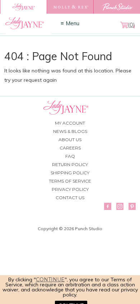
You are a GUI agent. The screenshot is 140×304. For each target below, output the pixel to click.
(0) (131, 25)
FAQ (70, 156)
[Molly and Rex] (70, 7)
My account (70, 123)
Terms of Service (70, 181)
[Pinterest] (132, 206)
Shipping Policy (70, 172)
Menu (72, 23)
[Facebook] (107, 206)
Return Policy (70, 164)
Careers (70, 148)
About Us (70, 139)
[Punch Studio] (116, 7)
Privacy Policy (70, 189)
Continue (50, 279)
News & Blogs (70, 131)
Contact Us (70, 197)
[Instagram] (119, 206)
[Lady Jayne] (23, 7)
